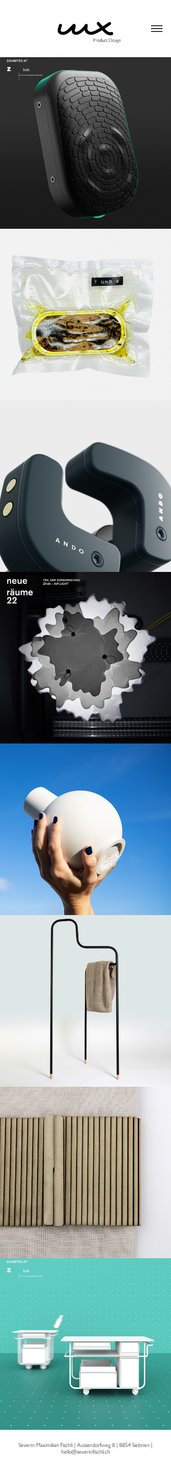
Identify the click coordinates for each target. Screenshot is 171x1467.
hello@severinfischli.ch (85, 1451)
